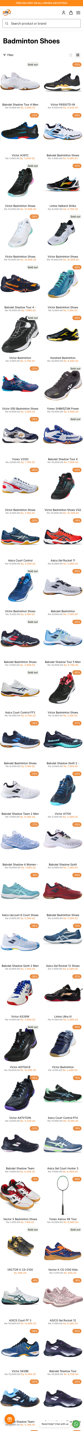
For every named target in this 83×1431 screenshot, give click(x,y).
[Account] (63, 12)
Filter (10, 55)
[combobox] (44, 23)
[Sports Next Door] (10, 12)
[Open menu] (78, 12)
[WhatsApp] (76, 1424)
